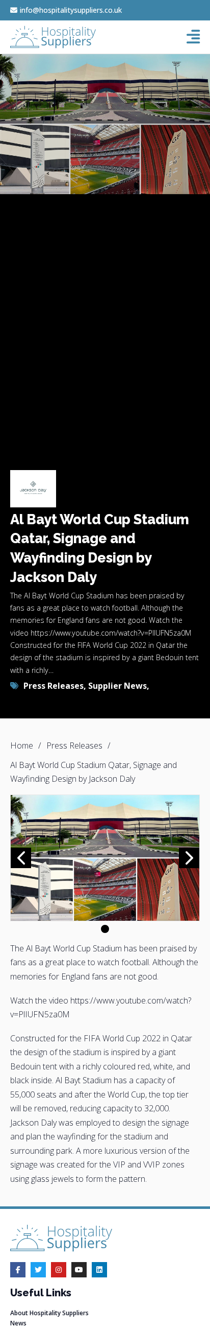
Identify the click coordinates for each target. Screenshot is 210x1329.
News (18, 1323)
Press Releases (53, 685)
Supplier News (117, 685)
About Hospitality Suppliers (49, 1313)
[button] (105, 929)
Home (21, 745)
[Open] (193, 36)
